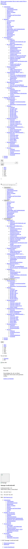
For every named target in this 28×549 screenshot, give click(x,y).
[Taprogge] (4, 4)
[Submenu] (22, 226)
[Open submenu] (13, 39)
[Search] (2, 161)
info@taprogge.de (8, 497)
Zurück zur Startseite (8, 378)
